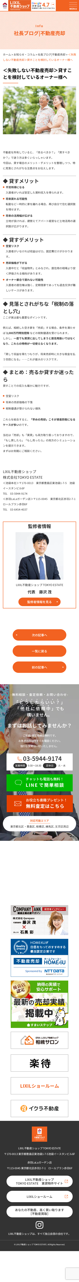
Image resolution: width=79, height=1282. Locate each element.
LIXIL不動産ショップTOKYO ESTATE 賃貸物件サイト (39, 1181)
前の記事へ (39, 667)
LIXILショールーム (39, 1085)
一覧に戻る (39, 651)
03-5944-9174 (42, 758)
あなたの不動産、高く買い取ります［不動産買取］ (39, 1211)
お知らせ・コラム (24, 54)
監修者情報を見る (39, 601)
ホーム (7, 54)
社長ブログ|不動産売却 (51, 54)
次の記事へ (39, 635)
